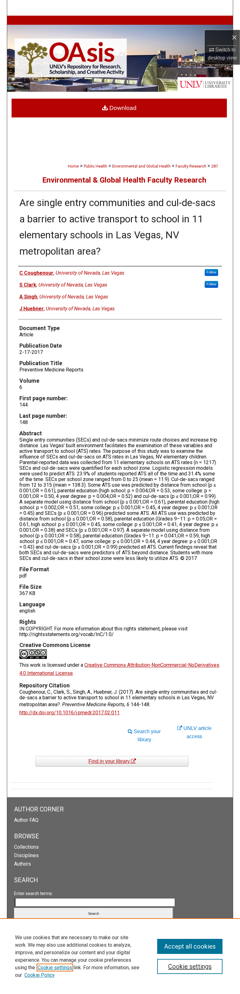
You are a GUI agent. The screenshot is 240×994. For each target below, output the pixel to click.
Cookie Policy (39, 975)
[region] (120, 956)
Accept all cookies (190, 946)
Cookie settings (55, 968)
